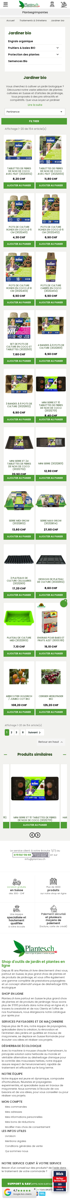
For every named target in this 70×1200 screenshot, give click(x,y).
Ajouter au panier (19, 185)
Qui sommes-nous (16, 1151)
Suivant (35, 733)
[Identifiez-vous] (52, 4)
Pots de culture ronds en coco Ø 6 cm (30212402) (51, 230)
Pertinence (35, 112)
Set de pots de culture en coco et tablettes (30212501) (19, 347)
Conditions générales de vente (24, 1146)
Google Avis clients (22, 1194)
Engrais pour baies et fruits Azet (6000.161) (50, 639)
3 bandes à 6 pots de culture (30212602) (19, 405)
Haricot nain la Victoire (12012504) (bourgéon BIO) (35, 819)
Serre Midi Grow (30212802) (19, 522)
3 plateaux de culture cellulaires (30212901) (19, 581)
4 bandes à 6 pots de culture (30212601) (51, 346)
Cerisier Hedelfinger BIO (51, 697)
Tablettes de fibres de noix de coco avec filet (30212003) (51, 171)
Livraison (10, 1136)
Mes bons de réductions (20, 1122)
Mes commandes (16, 1106)
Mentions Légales (15, 1141)
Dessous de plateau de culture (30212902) (51, 580)
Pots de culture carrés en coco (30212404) (50, 288)
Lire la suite (35, 105)
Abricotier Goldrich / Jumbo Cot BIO (19, 697)
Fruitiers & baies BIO (21, 48)
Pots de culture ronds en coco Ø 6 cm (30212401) (19, 230)
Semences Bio (17, 61)
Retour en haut (51, 742)
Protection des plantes (23, 54)
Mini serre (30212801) (50, 463)
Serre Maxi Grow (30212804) (51, 522)
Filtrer (34, 121)
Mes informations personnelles (23, 1117)
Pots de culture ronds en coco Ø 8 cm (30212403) (19, 288)
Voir (19, 161)
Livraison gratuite (16, 886)
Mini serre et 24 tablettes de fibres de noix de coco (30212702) (19, 465)
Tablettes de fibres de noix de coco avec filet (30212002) (19, 171)
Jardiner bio (19, 33)
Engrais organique (20, 41)
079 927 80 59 (22, 855)
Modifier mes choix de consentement (27, 1127)
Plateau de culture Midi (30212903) (19, 639)
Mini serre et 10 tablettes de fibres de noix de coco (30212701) (51, 406)
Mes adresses (13, 1112)
